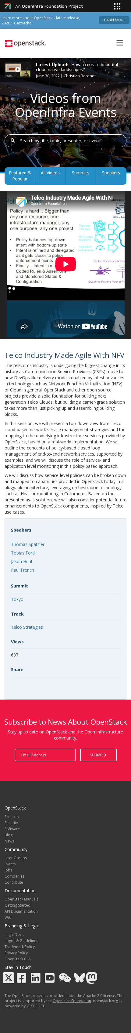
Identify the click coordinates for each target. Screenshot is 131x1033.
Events (10, 864)
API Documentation (21, 911)
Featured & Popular (20, 176)
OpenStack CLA (18, 959)
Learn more (114, 20)
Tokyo (17, 599)
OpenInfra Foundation (72, 1000)
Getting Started (17, 905)
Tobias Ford (23, 553)
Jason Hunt (22, 561)
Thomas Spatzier (27, 544)
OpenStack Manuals (21, 899)
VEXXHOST (35, 1006)
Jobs (8, 870)
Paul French (22, 570)
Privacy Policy (16, 952)
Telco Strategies (27, 627)
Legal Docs (14, 934)
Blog (8, 835)
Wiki (8, 917)
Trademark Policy (20, 946)
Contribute (14, 882)
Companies (14, 876)
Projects (12, 816)
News (9, 841)
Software (12, 828)
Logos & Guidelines (21, 940)
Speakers (111, 173)
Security (11, 822)
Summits (80, 173)
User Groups (16, 857)
